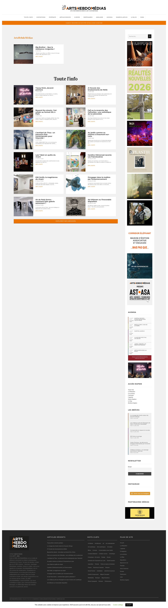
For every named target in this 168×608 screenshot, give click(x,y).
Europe (77, 17)
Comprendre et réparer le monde (140, 430)
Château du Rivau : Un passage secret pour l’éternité (139, 450)
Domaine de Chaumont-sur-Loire (96, 560)
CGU (121, 577)
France (90, 567)
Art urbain (109, 547)
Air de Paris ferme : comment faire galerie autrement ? (45, 201)
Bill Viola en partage (136, 436)
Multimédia (91, 577)
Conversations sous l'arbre (106, 550)
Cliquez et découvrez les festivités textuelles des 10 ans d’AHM (84, 22)
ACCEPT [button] (129, 605)
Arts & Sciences (65, 17)
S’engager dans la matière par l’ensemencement (99, 178)
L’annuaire (131, 395)
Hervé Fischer (91, 570)
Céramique (112, 553)
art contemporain (110, 543)
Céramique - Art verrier (94, 557)
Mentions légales (132, 403)
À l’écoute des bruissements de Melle (98, 89)
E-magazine (123, 551)
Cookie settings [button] (118, 605)
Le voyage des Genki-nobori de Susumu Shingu (139, 416)
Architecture (98, 543)
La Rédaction (131, 391)
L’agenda (130, 397)
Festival (97, 564)
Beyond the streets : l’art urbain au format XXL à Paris (46, 112)
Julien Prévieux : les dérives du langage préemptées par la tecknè (140, 443)
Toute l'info (66, 79)
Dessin (109, 557)
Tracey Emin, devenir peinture (44, 89)
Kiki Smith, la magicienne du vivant (46, 178)
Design (103, 557)
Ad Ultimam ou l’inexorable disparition (99, 200)
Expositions (40, 17)
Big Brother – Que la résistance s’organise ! (45, 48)
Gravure (107, 567)
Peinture (101, 581)
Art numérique (91, 547)
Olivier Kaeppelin (92, 581)
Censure (95, 550)
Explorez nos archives (66, 221)
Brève (89, 550)
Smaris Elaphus (121, 17)
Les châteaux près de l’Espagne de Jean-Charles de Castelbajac (140, 423)
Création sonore (103, 553)
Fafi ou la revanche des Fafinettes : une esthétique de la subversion (99, 112)
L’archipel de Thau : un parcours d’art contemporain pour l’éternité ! (45, 135)
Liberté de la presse (109, 570)
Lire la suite (39, 56)
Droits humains (111, 560)
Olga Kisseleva (105, 577)
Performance (108, 581)
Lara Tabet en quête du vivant (45, 156)
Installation (100, 570)
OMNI (142, 17)
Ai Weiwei (90, 543)
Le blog (130, 401)
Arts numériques (101, 547)
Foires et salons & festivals (108, 564)
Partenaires (88, 17)
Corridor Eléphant (92, 553)
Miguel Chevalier (104, 574)
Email (129, 467)
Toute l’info (28, 17)
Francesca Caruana (98, 567)
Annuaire (99, 17)
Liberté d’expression (93, 574)
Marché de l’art (124, 563)
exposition (90, 564)
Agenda (109, 17)
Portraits (52, 17)
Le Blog (134, 17)
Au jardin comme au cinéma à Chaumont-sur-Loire (98, 134)
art (103, 543)
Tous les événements (140, 357)
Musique (97, 577)
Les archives (131, 393)
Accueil (122, 543)
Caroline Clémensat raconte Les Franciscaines (100, 156)
